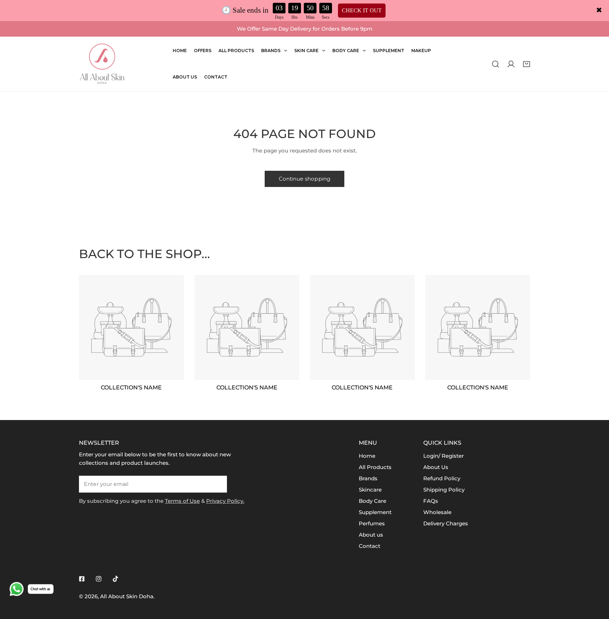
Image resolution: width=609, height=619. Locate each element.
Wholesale (437, 512)
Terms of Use (182, 501)
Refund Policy (441, 478)
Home (367, 455)
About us (371, 534)
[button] (526, 63)
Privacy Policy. (225, 501)
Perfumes (372, 523)
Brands (368, 478)
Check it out (362, 10)
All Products (375, 467)
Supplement (375, 512)
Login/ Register (443, 455)
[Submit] (217, 484)
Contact (369, 546)
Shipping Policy (444, 489)
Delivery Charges (445, 523)
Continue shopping (304, 178)
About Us (435, 467)
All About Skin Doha (126, 596)
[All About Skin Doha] (102, 64)
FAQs (430, 501)
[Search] (495, 63)
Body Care (372, 501)
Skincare (370, 489)
